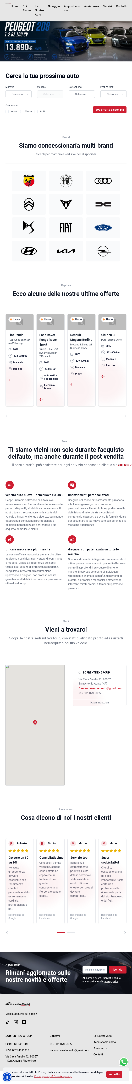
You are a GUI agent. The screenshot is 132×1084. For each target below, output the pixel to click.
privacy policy (111, 981)
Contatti (121, 6)
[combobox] (19, 94)
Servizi (107, 6)
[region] (66, 365)
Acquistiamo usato (72, 8)
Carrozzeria (75, 87)
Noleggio (54, 6)
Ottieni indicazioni (99, 702)
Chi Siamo (27, 8)
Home (15, 6)
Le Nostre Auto (39, 10)
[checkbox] (7, 111)
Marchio (10, 87)
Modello (41, 87)
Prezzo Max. (107, 87)
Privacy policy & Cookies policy (53, 1076)
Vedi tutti (124, 464)
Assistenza (91, 6)
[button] (35, 722)
